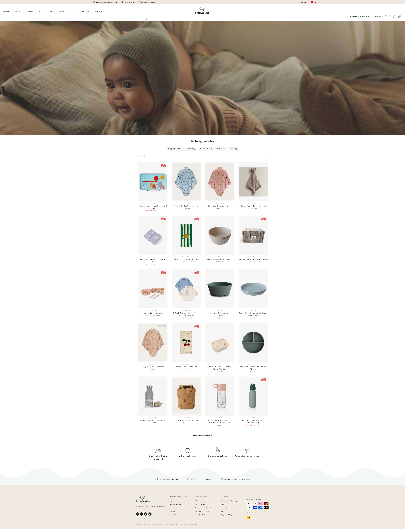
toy (171, 501)
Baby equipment (175, 149)
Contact (303, 2)
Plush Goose (199, 501)
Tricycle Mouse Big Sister (203, 508)
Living (61, 11)
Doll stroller (173, 515)
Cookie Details (193, 524)
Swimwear (173, 508)
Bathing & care (206, 149)
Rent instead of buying (229, 501)
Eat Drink (221, 149)
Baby (41, 11)
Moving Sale (84, 11)
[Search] (389, 17)
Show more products (201, 435)
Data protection (168, 524)
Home (137, 19)
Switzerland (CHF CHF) (360, 17)
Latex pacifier (200, 504)
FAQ (222, 511)
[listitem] (105, 2)
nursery (172, 511)
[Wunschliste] (385, 17)
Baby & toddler (146, 20)
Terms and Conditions (155, 524)
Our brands (99, 11)
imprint (177, 524)
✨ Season (17, 11)
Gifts (72, 11)
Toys (51, 11)
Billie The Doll (200, 515)
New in (6, 11)
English (378, 17)
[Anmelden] (394, 17)
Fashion (30, 11)
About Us (224, 504)
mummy (233, 149)
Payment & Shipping (228, 515)
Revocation (184, 524)
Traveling (191, 149)
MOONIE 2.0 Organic (202, 511)
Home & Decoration (176, 504)
